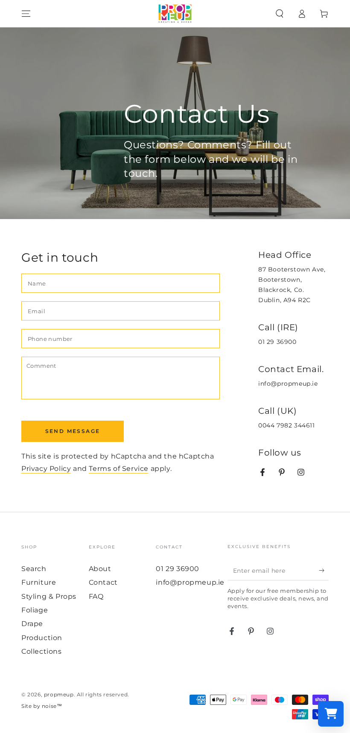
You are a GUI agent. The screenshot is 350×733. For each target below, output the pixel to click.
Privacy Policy (46, 469)
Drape (32, 624)
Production (41, 638)
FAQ (96, 596)
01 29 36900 (277, 342)
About (100, 569)
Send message (72, 431)
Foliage (34, 610)
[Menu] (26, 13)
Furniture (38, 582)
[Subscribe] (324, 570)
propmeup (59, 694)
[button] (279, 13)
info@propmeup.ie (288, 383)
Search (34, 569)
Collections (41, 651)
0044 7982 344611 (286, 425)
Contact (103, 582)
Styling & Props (48, 596)
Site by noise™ (41, 706)
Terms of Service (119, 469)
